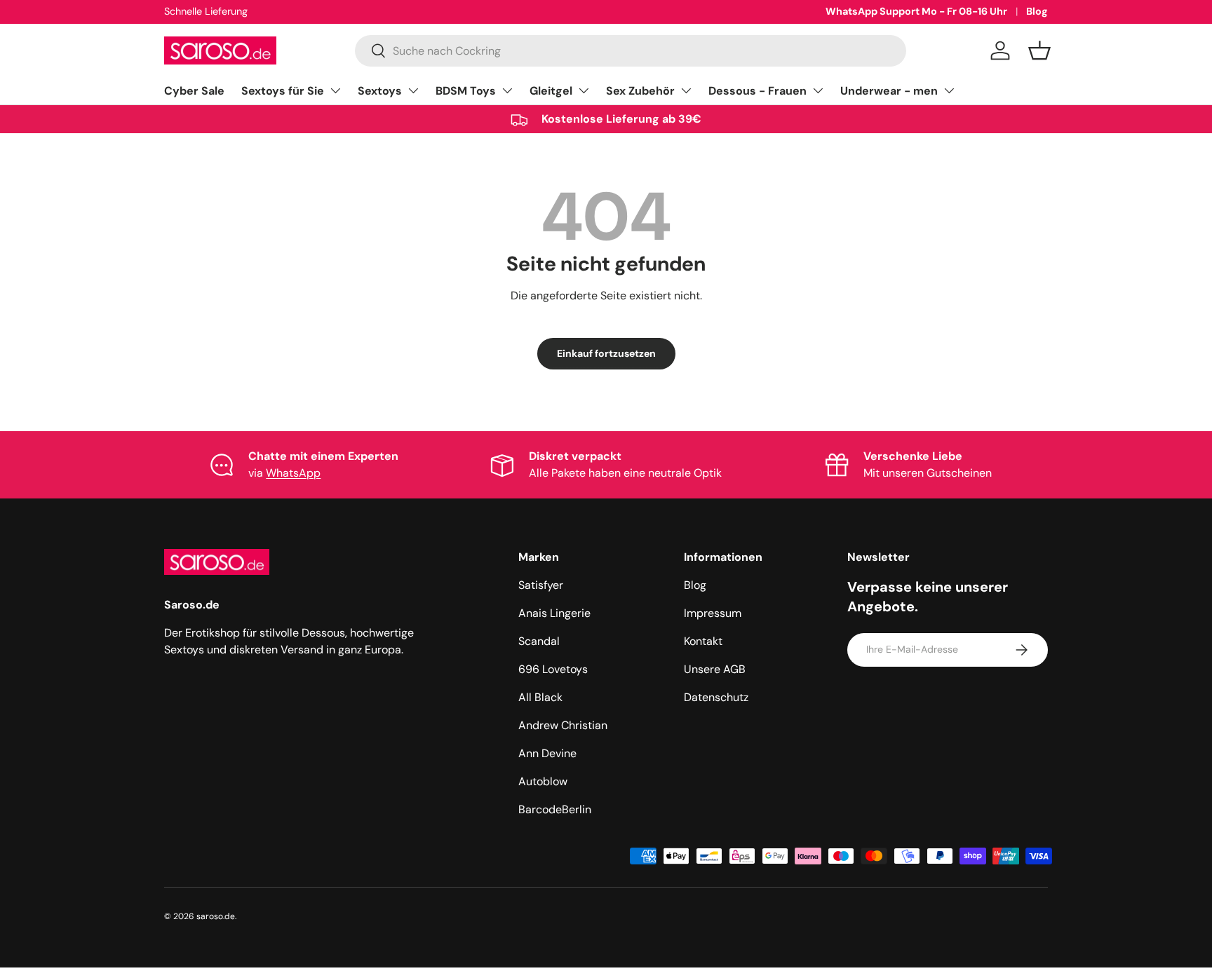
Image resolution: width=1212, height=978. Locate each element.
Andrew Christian (562, 725)
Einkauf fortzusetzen (606, 353)
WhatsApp (293, 473)
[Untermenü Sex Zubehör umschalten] (686, 90)
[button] (1039, 50)
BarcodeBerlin (554, 809)
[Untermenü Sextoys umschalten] (413, 90)
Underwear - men (889, 90)
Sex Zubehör (640, 90)
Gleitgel (551, 90)
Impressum (712, 613)
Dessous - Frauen (757, 90)
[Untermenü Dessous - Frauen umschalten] (817, 90)
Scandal (539, 641)
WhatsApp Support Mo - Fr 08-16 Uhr (916, 11)
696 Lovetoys (553, 669)
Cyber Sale (194, 90)
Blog (1037, 11)
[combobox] (630, 51)
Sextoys (380, 90)
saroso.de (215, 916)
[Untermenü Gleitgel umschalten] (583, 90)
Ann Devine (547, 753)
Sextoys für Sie (282, 90)
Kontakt (703, 641)
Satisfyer (540, 585)
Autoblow (542, 781)
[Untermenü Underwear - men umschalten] (949, 90)
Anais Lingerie (554, 613)
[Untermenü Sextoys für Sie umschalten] (335, 90)
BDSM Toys (466, 90)
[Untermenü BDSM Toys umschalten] (507, 90)
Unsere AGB (715, 669)
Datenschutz (716, 697)
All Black (540, 697)
